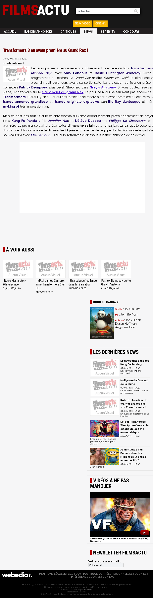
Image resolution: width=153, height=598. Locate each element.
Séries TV (108, 31)
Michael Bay (41, 73)
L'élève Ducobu (88, 121)
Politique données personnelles (107, 573)
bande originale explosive (77, 102)
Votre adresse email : (104, 561)
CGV (78, 573)
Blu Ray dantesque (124, 102)
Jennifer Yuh (58, 121)
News (88, 31)
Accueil (10, 31)
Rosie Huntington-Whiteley (117, 73)
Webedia (87, 589)
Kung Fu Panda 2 (26, 121)
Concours (131, 31)
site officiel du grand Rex (62, 92)
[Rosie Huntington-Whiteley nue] (18, 269)
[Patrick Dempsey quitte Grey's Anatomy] (116, 269)
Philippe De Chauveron (127, 121)
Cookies (140, 573)
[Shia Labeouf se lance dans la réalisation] (83, 269)
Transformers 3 (15, 97)
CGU (71, 573)
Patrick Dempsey (33, 87)
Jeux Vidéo (82, 23)
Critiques (68, 31)
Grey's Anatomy (103, 87)
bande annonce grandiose (25, 102)
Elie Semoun (40, 135)
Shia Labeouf (75, 73)
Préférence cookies (86, 576)
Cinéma (100, 23)
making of (11, 106)
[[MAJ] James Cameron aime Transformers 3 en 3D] (51, 269)
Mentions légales (52, 573)
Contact (109, 576)
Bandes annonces (38, 31)
